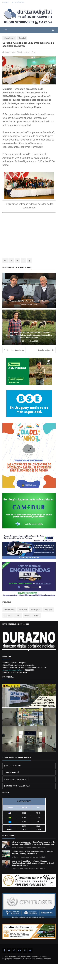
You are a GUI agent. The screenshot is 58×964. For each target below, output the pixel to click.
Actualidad (23, 610)
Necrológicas (35, 610)
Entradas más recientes (15, 350)
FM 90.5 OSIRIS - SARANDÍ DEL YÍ (18, 786)
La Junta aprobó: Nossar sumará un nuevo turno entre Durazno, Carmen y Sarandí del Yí (32, 852)
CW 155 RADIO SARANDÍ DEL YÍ (17, 779)
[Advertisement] (25, 236)
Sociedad (22, 38)
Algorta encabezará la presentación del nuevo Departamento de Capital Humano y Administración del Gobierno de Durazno (33, 863)
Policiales (7, 615)
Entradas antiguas (45, 350)
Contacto (5, 2)
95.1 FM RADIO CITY (13, 766)
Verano (36, 615)
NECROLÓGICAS (18, 2)
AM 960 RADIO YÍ (12, 773)
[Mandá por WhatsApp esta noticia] (5, 260)
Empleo (27, 615)
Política (18, 615)
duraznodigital (10, 52)
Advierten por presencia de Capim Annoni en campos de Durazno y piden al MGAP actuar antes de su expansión (33, 843)
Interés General (9, 38)
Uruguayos (48, 610)
